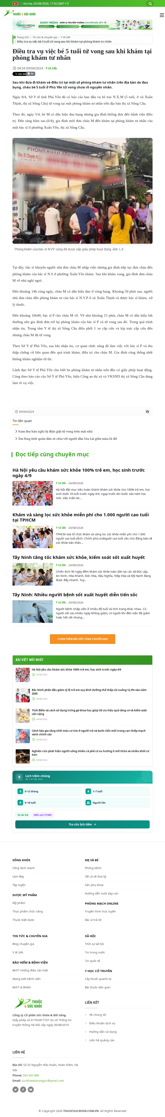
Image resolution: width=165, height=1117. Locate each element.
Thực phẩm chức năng (27, 911)
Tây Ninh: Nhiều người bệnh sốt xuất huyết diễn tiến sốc (74, 594)
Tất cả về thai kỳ (95, 876)
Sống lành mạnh (23, 868)
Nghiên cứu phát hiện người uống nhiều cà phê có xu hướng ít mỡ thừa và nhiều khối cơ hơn (90, 753)
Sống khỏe (21, 860)
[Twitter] (15, 1090)
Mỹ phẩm (18, 903)
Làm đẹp (18, 876)
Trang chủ (23, 37)
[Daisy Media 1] (82, 24)
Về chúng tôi (97, 1015)
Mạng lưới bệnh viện (26, 979)
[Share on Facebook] (147, 411)
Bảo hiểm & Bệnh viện (30, 962)
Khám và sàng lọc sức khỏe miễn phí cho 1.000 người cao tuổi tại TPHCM (80, 517)
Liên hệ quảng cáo (101, 1040)
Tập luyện (19, 885)
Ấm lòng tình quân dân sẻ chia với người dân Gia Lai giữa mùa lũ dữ (67, 439)
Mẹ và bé (91, 860)
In (32, 73)
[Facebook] (23, 1090)
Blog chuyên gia (23, 944)
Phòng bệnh (93, 868)
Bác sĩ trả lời (93, 920)
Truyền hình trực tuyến (100, 911)
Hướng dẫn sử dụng (103, 1032)
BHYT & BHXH (21, 987)
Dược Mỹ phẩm (24, 895)
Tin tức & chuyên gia (45, 37)
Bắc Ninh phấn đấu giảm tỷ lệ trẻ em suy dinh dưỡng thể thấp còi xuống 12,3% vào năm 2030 (89, 691)
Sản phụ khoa (94, 885)
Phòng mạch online (101, 903)
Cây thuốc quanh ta (98, 979)
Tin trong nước (95, 952)
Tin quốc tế (92, 961)
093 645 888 (31, 1075)
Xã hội (90, 936)
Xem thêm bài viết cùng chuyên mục (84, 639)
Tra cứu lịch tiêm (80, 824)
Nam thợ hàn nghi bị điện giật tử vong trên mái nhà (55, 431)
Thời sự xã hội (94, 944)
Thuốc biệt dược (23, 920)
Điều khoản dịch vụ (102, 1023)
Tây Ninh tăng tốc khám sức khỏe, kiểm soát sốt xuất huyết (78, 557)
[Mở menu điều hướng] (160, 15)
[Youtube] (31, 1090)
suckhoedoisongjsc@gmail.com (43, 1080)
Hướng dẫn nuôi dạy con (101, 893)
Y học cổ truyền (98, 971)
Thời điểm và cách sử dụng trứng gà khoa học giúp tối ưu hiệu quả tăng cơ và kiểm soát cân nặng (89, 712)
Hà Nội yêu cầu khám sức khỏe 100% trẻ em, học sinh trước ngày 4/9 (78, 472)
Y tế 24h (65, 37)
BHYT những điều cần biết (30, 970)
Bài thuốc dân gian (97, 987)
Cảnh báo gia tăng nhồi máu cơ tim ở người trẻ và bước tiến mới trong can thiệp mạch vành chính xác (89, 732)
